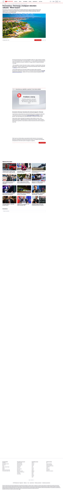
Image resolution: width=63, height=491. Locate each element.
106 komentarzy (38, 40)
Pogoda (30, 1)
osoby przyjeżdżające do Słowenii (33, 115)
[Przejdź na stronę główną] (3, 2)
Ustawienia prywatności (46, 482)
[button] (53, 1)
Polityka (40, 1)
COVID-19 (15, 67)
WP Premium (25, 1)
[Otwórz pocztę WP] (50, 1)
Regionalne (35, 1)
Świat (20, 1)
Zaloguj (57, 1)
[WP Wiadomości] (9, 1)
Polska (15, 1)
